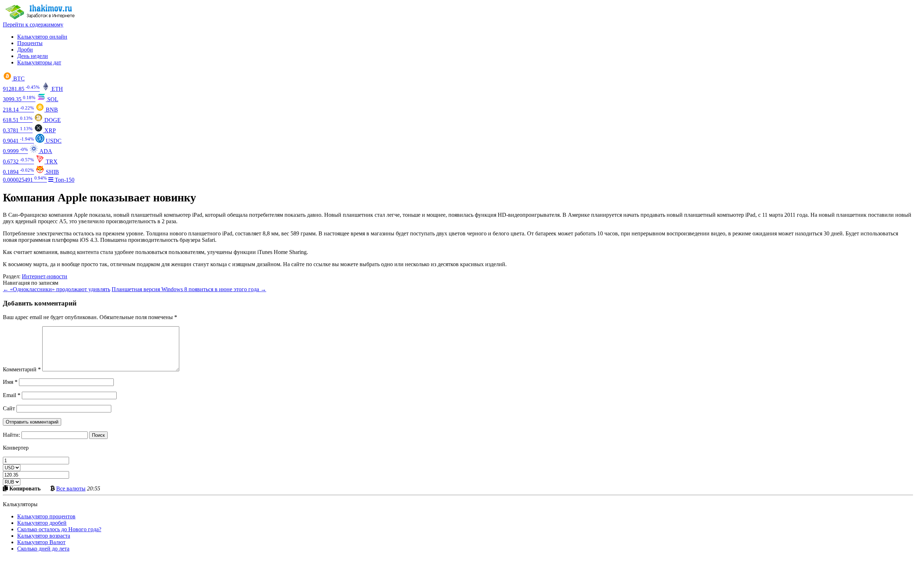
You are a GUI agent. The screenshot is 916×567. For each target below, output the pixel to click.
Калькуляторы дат (39, 62)
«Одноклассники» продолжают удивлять (56, 289)
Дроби (25, 50)
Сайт (9, 408)
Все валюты (71, 488)
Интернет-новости (44, 276)
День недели (32, 56)
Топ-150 (63, 180)
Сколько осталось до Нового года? (59, 529)
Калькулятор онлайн (42, 37)
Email (11, 395)
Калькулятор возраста (43, 536)
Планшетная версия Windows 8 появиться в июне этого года (189, 289)
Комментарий (22, 369)
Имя (10, 382)
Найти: (11, 435)
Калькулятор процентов (46, 516)
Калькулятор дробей (42, 523)
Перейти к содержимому (33, 24)
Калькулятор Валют (41, 542)
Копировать (24, 488)
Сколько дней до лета (43, 549)
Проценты (30, 43)
